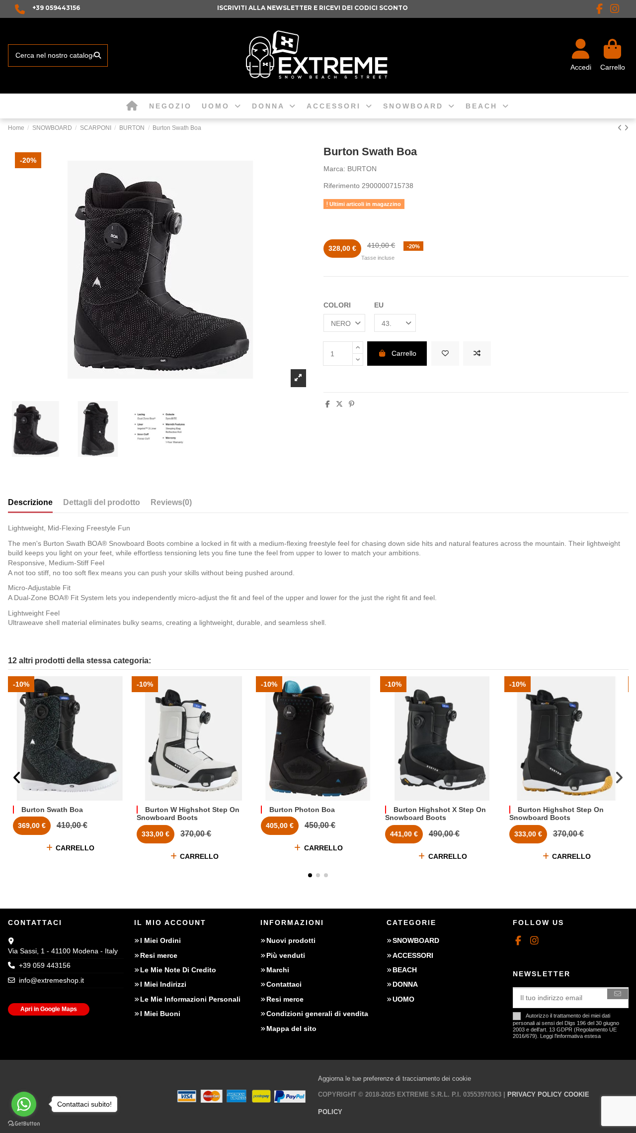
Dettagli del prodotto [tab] (101, 502)
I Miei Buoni (160, 1014)
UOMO (403, 999)
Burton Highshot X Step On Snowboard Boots (435, 814)
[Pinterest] (351, 404)
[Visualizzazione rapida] (83, 797)
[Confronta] (69, 797)
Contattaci (284, 984)
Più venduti (285, 955)
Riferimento (341, 186)
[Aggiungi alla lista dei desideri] (445, 353)
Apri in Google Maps (48, 1009)
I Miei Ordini (160, 940)
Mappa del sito (291, 1028)
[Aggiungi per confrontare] (477, 353)
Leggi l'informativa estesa (570, 1036)
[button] (310, 875)
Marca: (334, 169)
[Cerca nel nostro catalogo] (97, 55)
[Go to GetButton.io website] (24, 1123)
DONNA (405, 984)
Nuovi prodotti (291, 940)
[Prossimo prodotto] (626, 128)
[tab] (171, 505)
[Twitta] (339, 404)
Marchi (277, 970)
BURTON (362, 169)
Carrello (404, 353)
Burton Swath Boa (52, 810)
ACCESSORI (413, 955)
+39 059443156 (56, 7)
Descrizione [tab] (30, 502)
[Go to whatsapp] (23, 1104)
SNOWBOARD (416, 940)
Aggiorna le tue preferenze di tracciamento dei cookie (394, 1078)
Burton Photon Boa (302, 810)
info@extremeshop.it (51, 980)
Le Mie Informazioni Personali (190, 999)
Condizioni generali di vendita (317, 1014)
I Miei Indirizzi (163, 984)
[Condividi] (327, 404)
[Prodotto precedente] (621, 128)
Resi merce (158, 955)
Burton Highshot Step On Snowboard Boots (556, 814)
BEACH (405, 970)
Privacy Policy (534, 1094)
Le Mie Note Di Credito (178, 970)
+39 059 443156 (45, 965)
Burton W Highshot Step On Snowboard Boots (188, 814)
